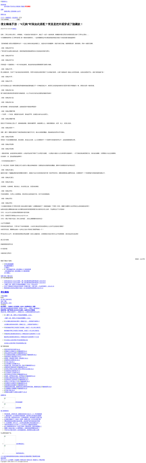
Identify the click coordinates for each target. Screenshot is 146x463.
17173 (2, 17)
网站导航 (42, 460)
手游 (11, 6)
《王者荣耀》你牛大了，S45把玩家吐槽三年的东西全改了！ (23, 423)
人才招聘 (10, 460)
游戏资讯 (8, 17)
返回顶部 (3, 458)
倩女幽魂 (5, 292)
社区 (24, 456)
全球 (5, 6)
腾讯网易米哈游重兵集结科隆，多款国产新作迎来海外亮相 (22, 421)
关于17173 (4, 460)
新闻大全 (3, 14)
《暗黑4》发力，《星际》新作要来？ (29, 308)
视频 (27, 456)
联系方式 (29, 460)
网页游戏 (37, 456)
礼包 (11, 276)
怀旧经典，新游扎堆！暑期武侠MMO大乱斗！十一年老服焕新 (23, 414)
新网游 (12, 456)
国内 (8, 6)
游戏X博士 (7, 11)
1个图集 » (7, 267)
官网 (2, 276)
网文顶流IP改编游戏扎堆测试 (9, 308)
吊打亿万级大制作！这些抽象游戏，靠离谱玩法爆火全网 (22, 430)
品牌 (2, 9)
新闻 (8, 456)
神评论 (14, 28)
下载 (8, 276)
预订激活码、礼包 (6, 303)
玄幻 (4, 299)
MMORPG (9, 299)
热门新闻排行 (5, 410)
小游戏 (21, 456)
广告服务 (16, 460)
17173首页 (4, 456)
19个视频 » (7, 273)
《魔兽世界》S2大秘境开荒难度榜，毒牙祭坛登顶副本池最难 (23, 415)
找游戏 (16, 456)
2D (1, 299)
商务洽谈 (23, 460)
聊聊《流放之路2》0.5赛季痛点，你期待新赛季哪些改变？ (22, 428)
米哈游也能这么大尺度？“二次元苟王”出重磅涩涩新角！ (21, 424)
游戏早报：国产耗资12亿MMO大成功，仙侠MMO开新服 (18, 310)
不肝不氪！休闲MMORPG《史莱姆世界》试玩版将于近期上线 (23, 417)
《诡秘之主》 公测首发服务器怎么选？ (28, 312)
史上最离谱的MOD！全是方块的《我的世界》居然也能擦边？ (23, 426)
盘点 (14, 6)
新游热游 (3, 4)
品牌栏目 (3, 395)
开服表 (23, 6)
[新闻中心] (4, 1)
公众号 (19, 11)
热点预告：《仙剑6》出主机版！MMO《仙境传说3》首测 (18, 306)
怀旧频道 (27, 6)
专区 (5, 276)
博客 (30, 456)
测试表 (18, 6)
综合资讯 (15, 17)
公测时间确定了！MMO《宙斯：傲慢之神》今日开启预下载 (23, 419)
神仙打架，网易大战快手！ (9, 312)
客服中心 (35, 460)
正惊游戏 (13, 11)
